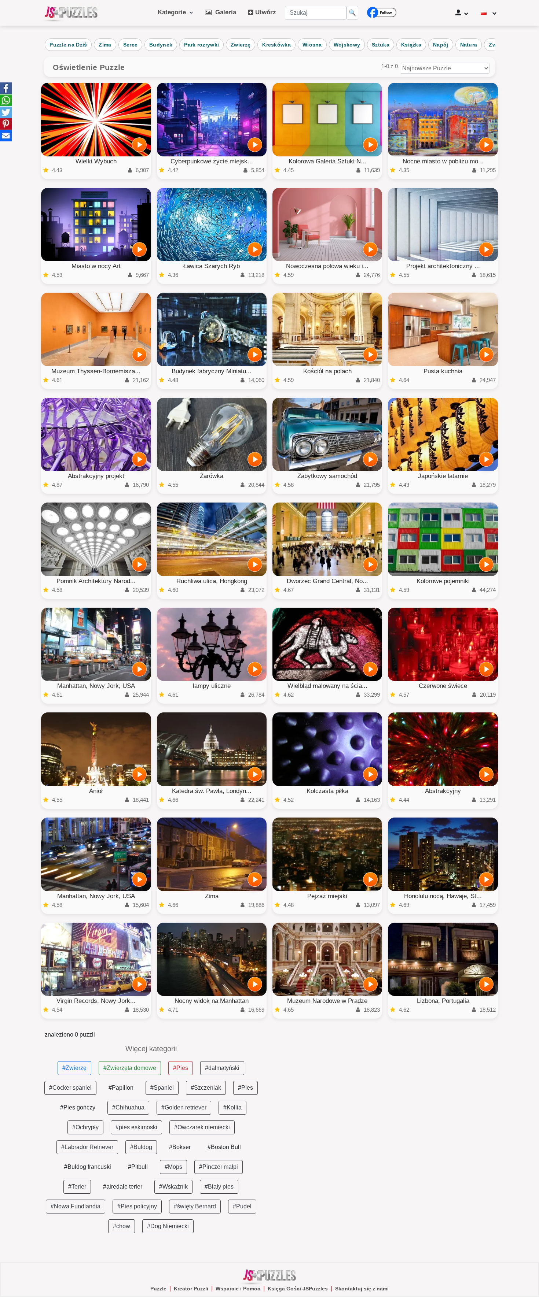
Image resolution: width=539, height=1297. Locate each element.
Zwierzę (240, 45)
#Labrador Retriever (87, 1147)
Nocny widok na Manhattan (212, 1000)
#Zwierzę (74, 1068)
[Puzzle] (71, 13)
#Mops (173, 1167)
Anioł (96, 791)
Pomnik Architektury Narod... (96, 581)
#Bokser (180, 1147)
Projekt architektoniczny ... (443, 266)
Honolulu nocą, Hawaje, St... (443, 896)
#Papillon (121, 1088)
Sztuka (380, 45)
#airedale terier (122, 1186)
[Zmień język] (488, 13)
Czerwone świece (443, 685)
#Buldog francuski (87, 1167)
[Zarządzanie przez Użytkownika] (462, 12)
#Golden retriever (183, 1107)
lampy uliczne (212, 685)
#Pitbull (138, 1167)
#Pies (180, 1068)
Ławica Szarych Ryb (211, 266)
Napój (440, 45)
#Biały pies (219, 1186)
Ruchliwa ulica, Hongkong (211, 581)
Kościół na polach (327, 371)
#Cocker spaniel (70, 1088)
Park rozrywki (201, 45)
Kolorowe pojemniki (443, 581)
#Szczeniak (206, 1088)
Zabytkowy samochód (327, 476)
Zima (105, 45)
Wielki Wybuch (96, 161)
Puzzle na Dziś (68, 45)
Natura (468, 45)
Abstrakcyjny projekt (96, 476)
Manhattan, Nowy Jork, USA (96, 685)
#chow (121, 1226)
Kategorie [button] (174, 12)
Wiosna (312, 45)
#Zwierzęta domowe (129, 1068)
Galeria (224, 12)
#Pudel (242, 1206)
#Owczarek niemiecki (202, 1127)
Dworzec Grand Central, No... (327, 581)
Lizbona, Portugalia (443, 1000)
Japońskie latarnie (443, 476)
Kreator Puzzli (191, 1289)
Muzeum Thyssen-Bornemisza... (95, 371)
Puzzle (158, 1289)
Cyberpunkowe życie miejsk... (211, 161)
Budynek (160, 45)
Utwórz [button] (264, 12)
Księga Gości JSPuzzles (298, 1289)
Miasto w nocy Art (96, 266)
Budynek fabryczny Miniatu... (212, 371)
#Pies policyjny (137, 1206)
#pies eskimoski (136, 1127)
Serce (130, 45)
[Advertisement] (388, 1096)
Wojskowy (347, 45)
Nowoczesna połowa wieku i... (327, 266)
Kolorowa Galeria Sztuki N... (327, 161)
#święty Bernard (195, 1206)
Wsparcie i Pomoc (238, 1289)
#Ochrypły (85, 1127)
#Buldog (141, 1147)
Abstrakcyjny (443, 791)
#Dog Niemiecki (168, 1226)
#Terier (77, 1186)
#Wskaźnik (173, 1186)
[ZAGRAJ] (139, 144)
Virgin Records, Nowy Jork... (96, 1000)
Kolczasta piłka (327, 791)
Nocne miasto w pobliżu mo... (443, 161)
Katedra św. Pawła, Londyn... (212, 791)
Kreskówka (276, 45)
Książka (411, 45)
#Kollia (232, 1107)
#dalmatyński (222, 1068)
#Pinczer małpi (218, 1167)
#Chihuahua (128, 1107)
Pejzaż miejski (327, 896)
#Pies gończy (77, 1107)
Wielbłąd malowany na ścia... (327, 685)
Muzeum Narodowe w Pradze (327, 1000)
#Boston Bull (224, 1147)
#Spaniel (162, 1088)
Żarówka (211, 476)
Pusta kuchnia (442, 371)
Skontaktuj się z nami (362, 1289)
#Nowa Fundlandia (75, 1206)
